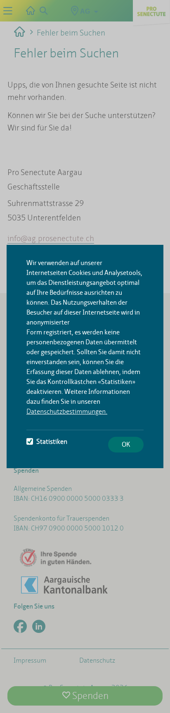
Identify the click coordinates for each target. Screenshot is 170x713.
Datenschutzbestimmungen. (66, 411)
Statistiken (51, 441)
